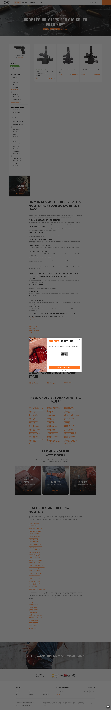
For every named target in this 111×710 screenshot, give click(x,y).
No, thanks (64, 370)
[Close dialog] (80, 339)
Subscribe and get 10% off (64, 367)
